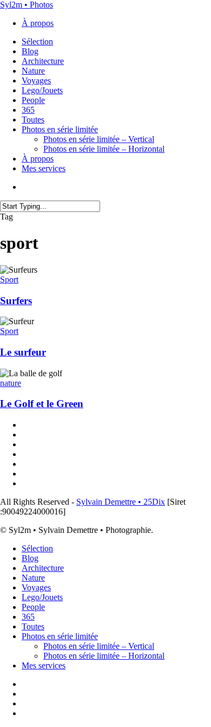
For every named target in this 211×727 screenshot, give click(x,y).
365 (28, 616)
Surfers (16, 300)
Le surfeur (23, 352)
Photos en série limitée (60, 636)
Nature (33, 577)
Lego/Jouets (42, 597)
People (33, 607)
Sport (9, 279)
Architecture (43, 567)
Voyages (36, 587)
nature (10, 383)
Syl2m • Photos (26, 4)
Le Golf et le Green (41, 403)
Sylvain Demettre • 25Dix (120, 501)
